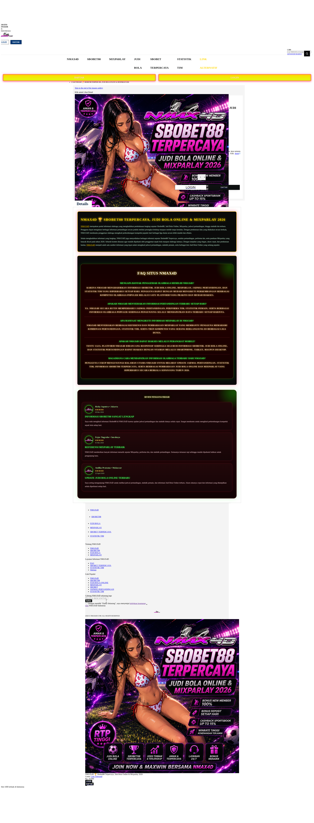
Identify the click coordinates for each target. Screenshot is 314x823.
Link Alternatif (96, 776)
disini (237, 153)
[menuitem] (73, 59)
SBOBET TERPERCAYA (100, 532)
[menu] (142, 63)
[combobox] (299, 52)
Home (73, 82)
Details (82, 204)
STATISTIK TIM (97, 536)
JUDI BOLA (95, 523)
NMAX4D (85, 226)
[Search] (307, 53)
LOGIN (235, 77)
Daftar (16, 42)
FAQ (92, 563)
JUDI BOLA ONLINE (99, 583)
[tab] (82, 204)
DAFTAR (79, 77)
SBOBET (94, 587)
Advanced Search (294, 54)
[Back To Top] (86, 785)
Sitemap (93, 570)
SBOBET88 (96, 517)
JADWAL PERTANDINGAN (102, 589)
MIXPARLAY (96, 528)
